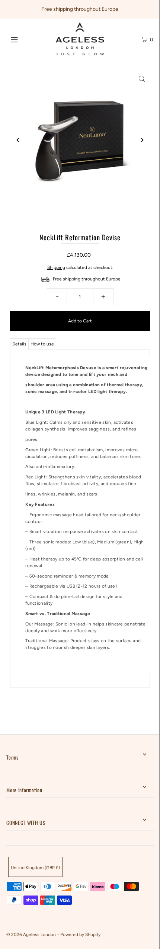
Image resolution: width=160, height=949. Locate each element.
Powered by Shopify (80, 934)
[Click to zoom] (142, 78)
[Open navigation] (25, 39)
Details (19, 344)
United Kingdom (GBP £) (35, 867)
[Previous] (18, 140)
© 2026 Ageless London (31, 934)
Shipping (56, 267)
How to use (42, 344)
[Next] (142, 140)
